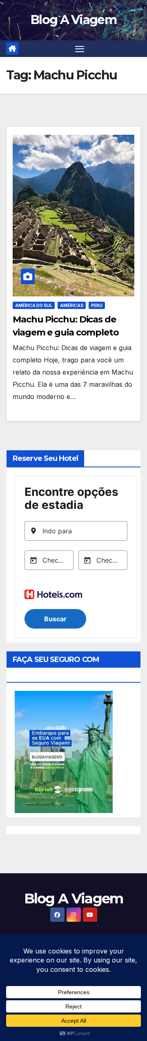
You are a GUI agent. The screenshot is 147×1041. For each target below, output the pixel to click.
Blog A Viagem (73, 19)
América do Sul (33, 305)
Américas (71, 305)
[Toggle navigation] (80, 49)
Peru (96, 305)
